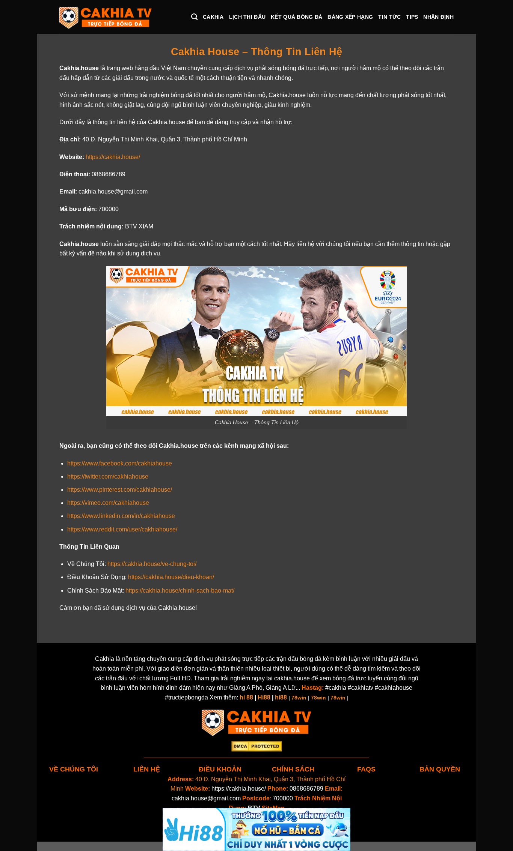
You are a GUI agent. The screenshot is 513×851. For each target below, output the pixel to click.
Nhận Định (438, 17)
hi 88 (246, 697)
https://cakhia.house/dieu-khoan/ (171, 577)
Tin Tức (389, 17)
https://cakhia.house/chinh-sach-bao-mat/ (179, 590)
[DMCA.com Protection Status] (256, 746)
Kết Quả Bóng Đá (296, 17)
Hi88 (264, 697)
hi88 (281, 697)
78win (298, 698)
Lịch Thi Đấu (247, 17)
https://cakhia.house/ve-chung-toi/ (151, 564)
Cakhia (213, 17)
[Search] (194, 17)
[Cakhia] (105, 17)
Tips (412, 17)
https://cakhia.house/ (238, 788)
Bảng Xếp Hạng (350, 17)
